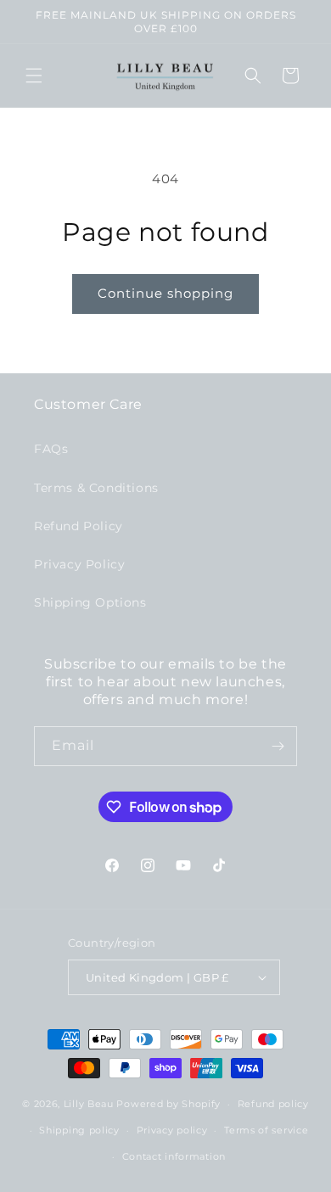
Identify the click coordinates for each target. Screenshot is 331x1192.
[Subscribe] (277, 746)
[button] (34, 75)
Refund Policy (78, 526)
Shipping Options (90, 602)
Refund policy (273, 1104)
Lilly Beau (89, 1104)
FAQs (51, 448)
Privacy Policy (79, 564)
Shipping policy (79, 1130)
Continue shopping (165, 293)
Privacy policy (172, 1130)
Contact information (174, 1156)
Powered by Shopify (168, 1104)
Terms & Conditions (96, 487)
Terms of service (266, 1130)
